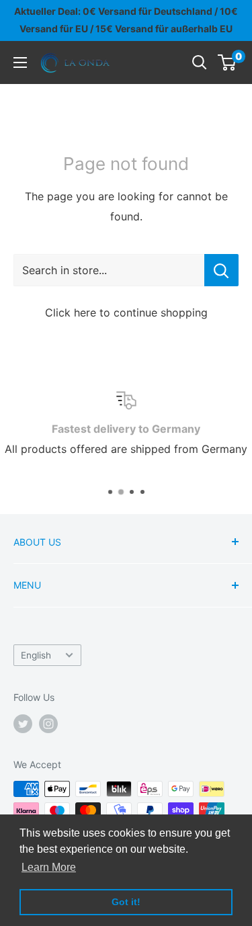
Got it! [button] (126, 901)
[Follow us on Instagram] (48, 723)
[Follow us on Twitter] (22, 723)
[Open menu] (20, 62)
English (36, 655)
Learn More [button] (49, 867)
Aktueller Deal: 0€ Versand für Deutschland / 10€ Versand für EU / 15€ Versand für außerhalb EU (126, 19)
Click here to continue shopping (126, 312)
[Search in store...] (221, 270)
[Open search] (199, 62)
